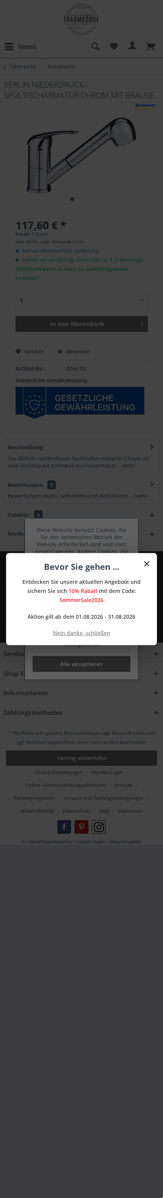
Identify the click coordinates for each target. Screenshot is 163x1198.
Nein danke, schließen (81, 632)
